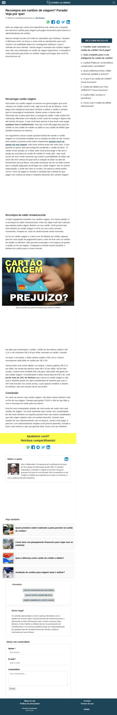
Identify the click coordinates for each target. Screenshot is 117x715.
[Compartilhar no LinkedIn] (68, 22)
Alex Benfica (40, 18)
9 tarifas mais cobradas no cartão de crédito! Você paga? (96, 48)
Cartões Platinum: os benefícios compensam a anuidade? (97, 64)
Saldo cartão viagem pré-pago (38, 595)
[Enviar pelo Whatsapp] (48, 22)
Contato (87, 701)
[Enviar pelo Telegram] (58, 22)
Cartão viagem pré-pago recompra (39, 590)
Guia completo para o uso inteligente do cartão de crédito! (97, 56)
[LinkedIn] (66, 459)
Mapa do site (29, 701)
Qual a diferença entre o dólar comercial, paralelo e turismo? (96, 72)
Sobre (87, 709)
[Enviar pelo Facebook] (53, 22)
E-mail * (12, 659)
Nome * (11, 648)
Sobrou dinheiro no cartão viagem (39, 600)
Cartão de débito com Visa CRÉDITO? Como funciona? (94, 88)
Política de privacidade (30, 704)
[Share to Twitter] (63, 22)
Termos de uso (87, 704)
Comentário (14, 669)
